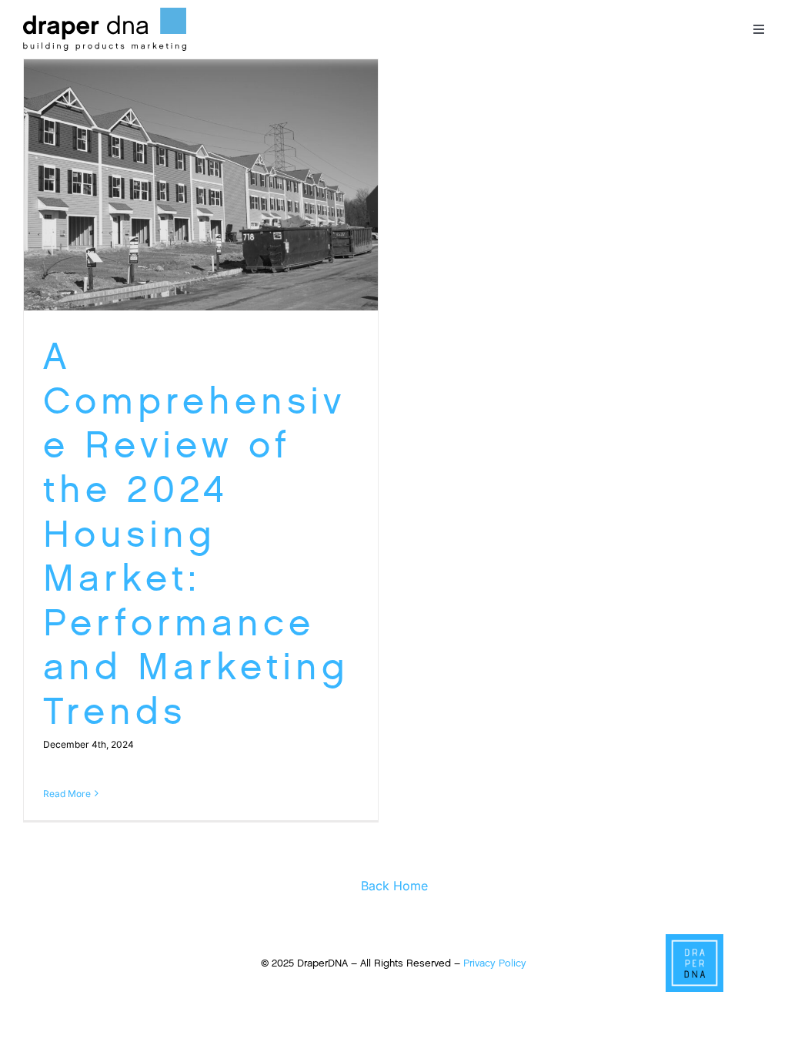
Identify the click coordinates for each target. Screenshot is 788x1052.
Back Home (394, 885)
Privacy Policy (494, 963)
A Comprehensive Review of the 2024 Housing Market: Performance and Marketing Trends (196, 533)
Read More (67, 793)
